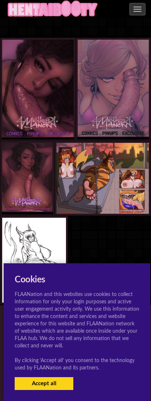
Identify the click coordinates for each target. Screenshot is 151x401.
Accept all (44, 383)
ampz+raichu (102, 199)
